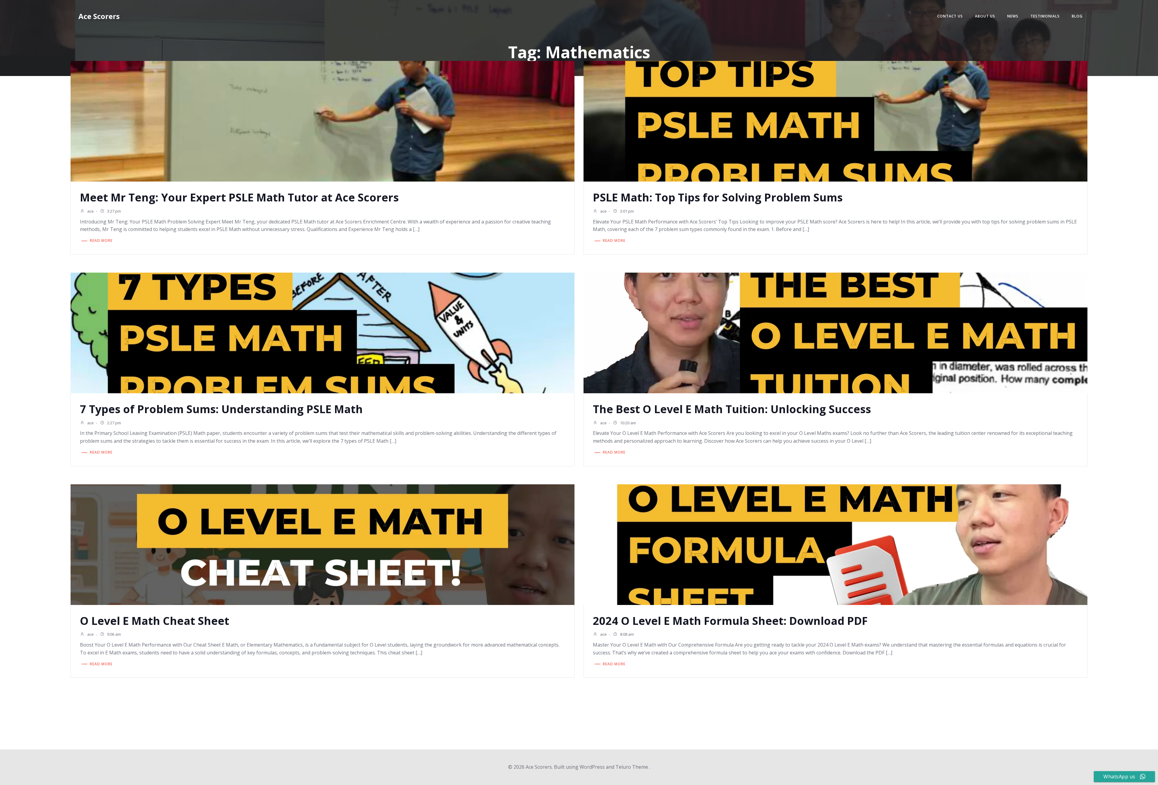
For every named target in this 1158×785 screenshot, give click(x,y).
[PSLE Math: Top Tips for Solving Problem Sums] (835, 120)
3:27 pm (113, 211)
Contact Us (950, 16)
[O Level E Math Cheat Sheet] (322, 544)
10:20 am (627, 423)
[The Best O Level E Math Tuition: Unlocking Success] (835, 332)
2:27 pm (113, 423)
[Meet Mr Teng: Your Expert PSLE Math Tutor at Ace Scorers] (322, 120)
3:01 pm (626, 211)
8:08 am (626, 634)
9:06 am (113, 634)
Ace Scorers (99, 16)
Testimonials (1045, 16)
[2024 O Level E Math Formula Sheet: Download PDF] (835, 544)
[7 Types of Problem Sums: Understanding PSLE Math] (322, 332)
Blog (1077, 16)
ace (90, 211)
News (1012, 16)
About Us (985, 16)
